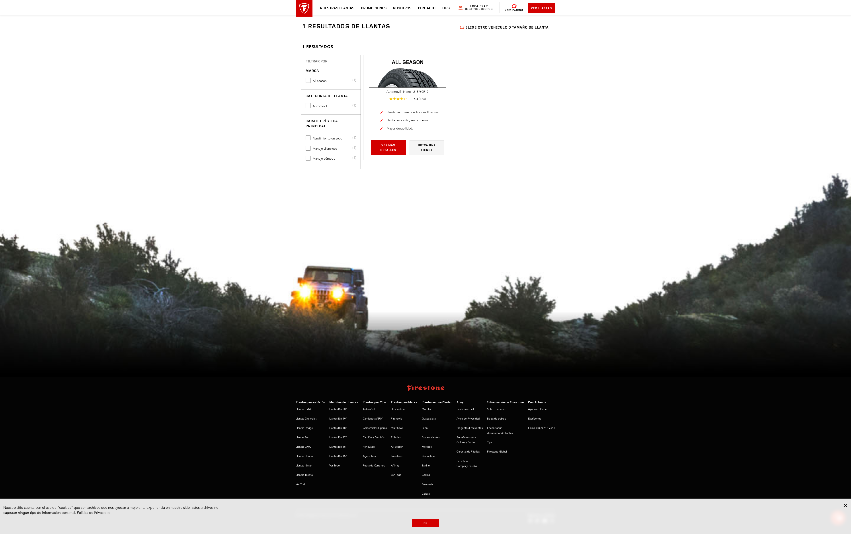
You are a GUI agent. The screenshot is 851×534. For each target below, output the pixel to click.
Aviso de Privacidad (468, 419)
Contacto (426, 8)
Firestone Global (497, 452)
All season (320, 81)
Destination (398, 409)
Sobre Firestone (496, 409)
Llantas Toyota (304, 475)
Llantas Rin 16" (338, 447)
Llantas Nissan (304, 465)
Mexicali (427, 447)
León (425, 428)
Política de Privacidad (94, 513)
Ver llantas (541, 8)
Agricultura (369, 456)
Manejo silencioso (325, 148)
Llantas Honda (304, 456)
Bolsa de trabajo (496, 419)
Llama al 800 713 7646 (541, 428)
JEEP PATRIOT (514, 10)
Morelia (426, 409)
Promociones (374, 8)
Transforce (397, 456)
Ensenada (427, 484)
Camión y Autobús (374, 437)
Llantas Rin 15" (338, 456)
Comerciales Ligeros (375, 428)
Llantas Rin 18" (338, 428)
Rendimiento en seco (327, 138)
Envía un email (465, 409)
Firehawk (396, 419)
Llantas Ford (303, 437)
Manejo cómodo (324, 158)
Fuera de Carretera (374, 465)
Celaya (426, 494)
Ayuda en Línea (537, 409)
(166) (422, 99)
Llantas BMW (303, 409)
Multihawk (397, 428)
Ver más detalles (388, 148)
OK (426, 523)
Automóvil (320, 106)
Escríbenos (534, 419)
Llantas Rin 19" (338, 419)
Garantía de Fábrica (468, 452)
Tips (446, 8)
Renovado (369, 447)
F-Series (396, 437)
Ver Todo (301, 484)
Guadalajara (429, 419)
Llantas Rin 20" (338, 409)
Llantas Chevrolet (306, 419)
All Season (397, 447)
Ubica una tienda (427, 148)
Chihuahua (428, 456)
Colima (426, 475)
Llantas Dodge (304, 428)
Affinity (395, 465)
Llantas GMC (303, 447)
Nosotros (402, 8)
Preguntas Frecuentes (470, 428)
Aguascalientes (431, 437)
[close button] (845, 505)
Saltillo (426, 465)
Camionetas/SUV (373, 419)
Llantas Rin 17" (338, 437)
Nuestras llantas (337, 8)
